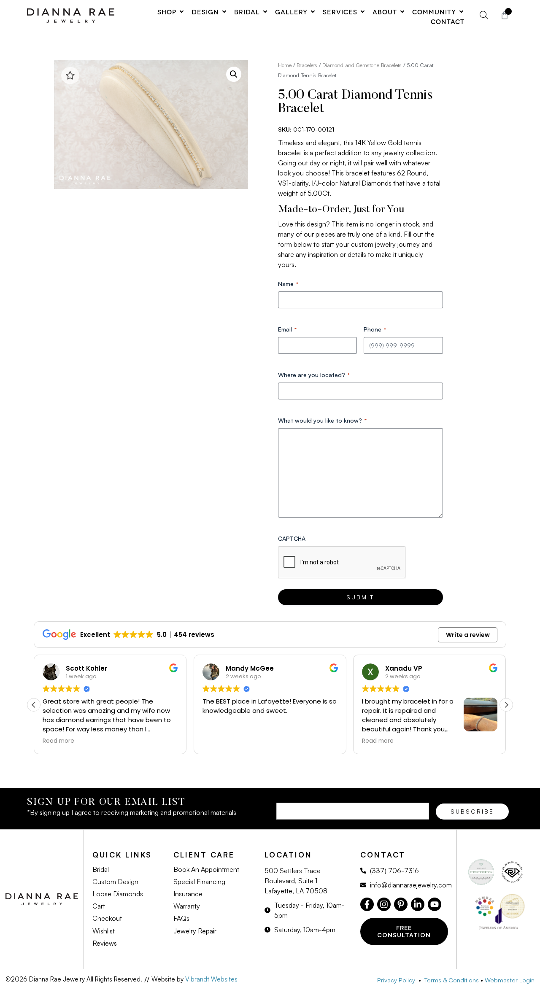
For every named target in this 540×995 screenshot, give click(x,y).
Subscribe (472, 811)
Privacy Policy (397, 980)
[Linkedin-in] (417, 904)
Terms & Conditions (451, 980)
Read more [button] (58, 741)
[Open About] (402, 11)
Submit (360, 597)
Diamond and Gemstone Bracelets (362, 65)
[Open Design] (224, 11)
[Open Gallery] (313, 11)
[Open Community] (461, 11)
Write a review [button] (468, 635)
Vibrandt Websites (211, 979)
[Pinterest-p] (401, 904)
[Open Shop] (181, 11)
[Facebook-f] (367, 904)
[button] (233, 74)
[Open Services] (362, 11)
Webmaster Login (510, 980)
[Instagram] (384, 904)
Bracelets (307, 65)
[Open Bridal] (265, 11)
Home (285, 65)
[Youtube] (434, 904)
